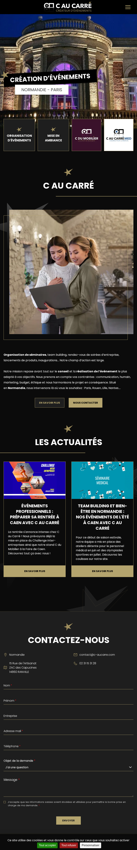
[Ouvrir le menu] (127, 7)
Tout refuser (68, 845)
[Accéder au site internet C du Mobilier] (86, 135)
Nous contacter (85, 403)
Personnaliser (90, 845)
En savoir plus (49, 403)
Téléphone (12, 746)
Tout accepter (47, 845)
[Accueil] (68, 7)
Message (12, 780)
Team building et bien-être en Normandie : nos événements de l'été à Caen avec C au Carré (102, 517)
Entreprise (10, 716)
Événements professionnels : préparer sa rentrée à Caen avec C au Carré (34, 514)
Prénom (10, 701)
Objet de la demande (19, 761)
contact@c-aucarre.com (97, 655)
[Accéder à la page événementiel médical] (118, 135)
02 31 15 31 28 (87, 663)
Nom (8, 685)
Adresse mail (13, 731)
